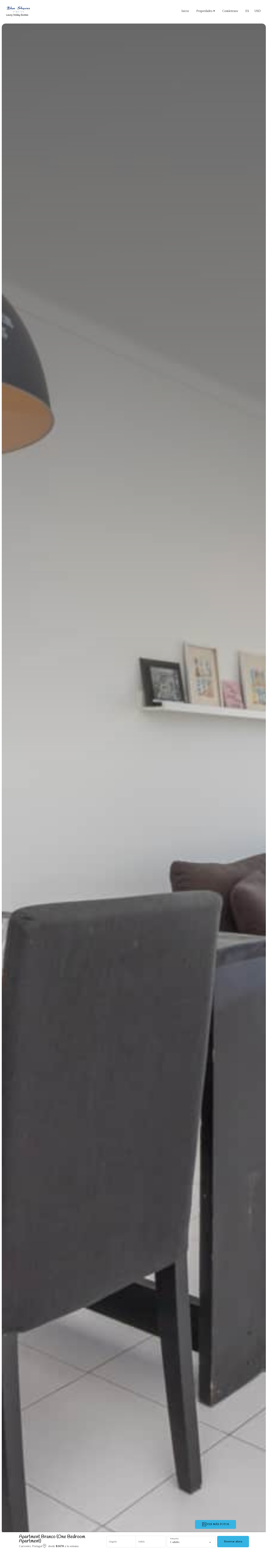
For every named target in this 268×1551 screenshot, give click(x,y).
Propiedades (205, 11)
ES (247, 11)
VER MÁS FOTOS (218, 1524)
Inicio (185, 11)
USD (257, 11)
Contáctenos (230, 11)
